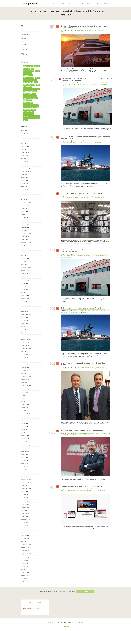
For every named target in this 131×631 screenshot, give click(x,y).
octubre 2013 (24, 516)
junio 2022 (23, 214)
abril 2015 (23, 466)
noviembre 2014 (25, 482)
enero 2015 (24, 476)
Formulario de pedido (26, 34)
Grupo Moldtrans (27, 86)
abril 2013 (23, 532)
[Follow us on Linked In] (68, 627)
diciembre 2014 (25, 479)
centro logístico (27, 73)
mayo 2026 (24, 140)
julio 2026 (23, 133)
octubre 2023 (24, 174)
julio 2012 (23, 560)
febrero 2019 (24, 333)
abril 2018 (23, 364)
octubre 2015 (24, 451)
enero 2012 (24, 578)
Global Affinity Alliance (85, 310)
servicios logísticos (28, 102)
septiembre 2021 (25, 242)
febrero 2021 (24, 261)
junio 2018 (23, 358)
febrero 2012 (24, 575)
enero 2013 (24, 541)
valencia (25, 120)
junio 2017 (23, 395)
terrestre (72, 31)
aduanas (25, 66)
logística (37, 89)
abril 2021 (23, 255)
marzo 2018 (24, 367)
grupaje (33, 84)
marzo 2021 (24, 258)
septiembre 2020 (25, 277)
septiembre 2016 (25, 420)
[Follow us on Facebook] (62, 627)
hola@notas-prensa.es (33, 608)
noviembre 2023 (25, 171)
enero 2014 (24, 510)
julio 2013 (23, 522)
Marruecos (71, 84)
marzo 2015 (24, 470)
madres (35, 91)
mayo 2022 (24, 218)
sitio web (104, 490)
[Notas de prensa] (29, 3)
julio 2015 (23, 457)
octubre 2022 (24, 208)
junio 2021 (23, 249)
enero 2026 (24, 149)
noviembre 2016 (25, 417)
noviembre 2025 (25, 152)
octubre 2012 (24, 550)
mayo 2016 (24, 429)
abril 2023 (23, 189)
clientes (79, 433)
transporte (26, 107)
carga (85, 82)
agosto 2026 (24, 130)
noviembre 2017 (25, 379)
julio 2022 (23, 211)
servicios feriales (27, 100)
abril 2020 (23, 292)
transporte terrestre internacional (28, 117)
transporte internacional (29, 109)
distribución (26, 80)
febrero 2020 (24, 298)
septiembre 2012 (25, 554)
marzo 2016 (24, 435)
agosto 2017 (24, 389)
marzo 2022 (24, 224)
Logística (69, 30)
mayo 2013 (24, 529)
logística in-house (27, 91)
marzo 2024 (24, 161)
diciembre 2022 (25, 202)
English (106, 3)
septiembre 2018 (25, 348)
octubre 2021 (24, 239)
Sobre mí (71, 3)
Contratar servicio (85, 591)
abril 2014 (23, 501)
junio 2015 (23, 460)
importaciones (26, 89)
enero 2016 (24, 442)
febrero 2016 (24, 438)
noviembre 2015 (25, 448)
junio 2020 (23, 286)
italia (62, 31)
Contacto (90, 3)
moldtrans (26, 96)
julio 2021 (23, 246)
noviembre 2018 (25, 342)
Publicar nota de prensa (27, 49)
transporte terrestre (28, 114)
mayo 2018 (24, 361)
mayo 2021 (24, 252)
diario (78, 30)
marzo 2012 (24, 572)
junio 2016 (23, 426)
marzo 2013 (24, 535)
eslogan (63, 142)
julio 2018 (23, 354)
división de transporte (92, 82)
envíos (82, 30)
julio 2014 (23, 491)
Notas (98, 3)
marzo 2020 (24, 295)
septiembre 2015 (25, 454)
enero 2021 (24, 264)
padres (24, 98)
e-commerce (33, 80)
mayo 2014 (24, 498)
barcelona (36, 66)
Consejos (80, 3)
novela (35, 96)
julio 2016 (23, 423)
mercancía (76, 84)
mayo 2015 (24, 463)
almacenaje (90, 196)
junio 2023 (23, 183)
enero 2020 (24, 302)
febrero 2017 (24, 407)
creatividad (106, 141)
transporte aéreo (34, 107)
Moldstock (32, 93)
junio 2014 (23, 494)
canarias (37, 70)
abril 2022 (23, 221)
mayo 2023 (24, 186)
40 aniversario (80, 254)
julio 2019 (23, 317)
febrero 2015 (24, 473)
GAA (78, 310)
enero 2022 (24, 230)
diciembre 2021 (25, 233)
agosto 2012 (24, 557)
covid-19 (37, 77)
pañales (29, 98)
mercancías (26, 93)
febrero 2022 (24, 227)
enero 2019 (24, 336)
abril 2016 (23, 432)
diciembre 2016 (25, 414)
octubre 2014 (24, 485)
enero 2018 (24, 373)
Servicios (62, 3)
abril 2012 (23, 569)
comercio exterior (105, 489)
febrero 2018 (24, 370)
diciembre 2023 (25, 168)
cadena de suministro (28, 70)
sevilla (87, 197)
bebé (29, 68)
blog (88, 489)
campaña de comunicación (86, 141)
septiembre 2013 (25, 519)
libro (32, 89)
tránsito (76, 31)
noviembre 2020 (25, 270)
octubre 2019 (24, 311)
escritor (31, 82)
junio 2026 (23, 137)
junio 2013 (23, 526)
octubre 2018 (24, 345)
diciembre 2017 (25, 376)
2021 (78, 141)
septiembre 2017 (25, 386)
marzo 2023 (24, 193)
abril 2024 (23, 158)
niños (31, 96)
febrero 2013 (24, 538)
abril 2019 (23, 326)
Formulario (32, 607)
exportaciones (26, 84)
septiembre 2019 (25, 314)
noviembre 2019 (25, 308)
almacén (31, 66)
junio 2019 (23, 320)
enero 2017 (24, 410)
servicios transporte (104, 433)
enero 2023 (24, 199)
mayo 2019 (24, 323)
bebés (32, 68)
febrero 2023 (24, 196)
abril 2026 (23, 143)
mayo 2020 (24, 289)
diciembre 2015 (25, 445)
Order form (24, 54)
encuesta (83, 433)
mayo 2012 (24, 566)
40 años (86, 254)
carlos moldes (96, 254)
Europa (104, 82)
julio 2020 (23, 283)
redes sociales (89, 490)
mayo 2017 (24, 398)
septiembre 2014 (25, 488)
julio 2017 (23, 392)
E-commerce (69, 196)
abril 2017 (23, 401)
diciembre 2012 (25, 544)
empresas (25, 82)
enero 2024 (24, 165)
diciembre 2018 (25, 339)
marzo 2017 (24, 404)
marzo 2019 (24, 330)
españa (35, 82)
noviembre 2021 (25, 236)
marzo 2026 (24, 146)
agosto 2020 (24, 280)
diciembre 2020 (25, 267)
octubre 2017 (24, 382)
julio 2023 (23, 180)
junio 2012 (23, 563)
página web (83, 490)
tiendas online (34, 105)
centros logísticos (28, 75)
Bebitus (25, 68)
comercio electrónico (28, 77)
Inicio (54, 3)
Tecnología (73, 489)
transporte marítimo (28, 111)
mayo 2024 (24, 155)
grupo (37, 84)
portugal (35, 98)
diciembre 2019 (25, 305)
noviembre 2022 (25, 205)
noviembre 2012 (25, 547)
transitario (63, 369)
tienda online (26, 105)
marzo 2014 (24, 504)
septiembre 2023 (25, 177)
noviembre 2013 (25, 513)
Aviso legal (80, 622)
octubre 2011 (24, 582)
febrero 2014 (24, 507)
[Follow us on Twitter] (65, 627)
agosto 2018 (24, 351)
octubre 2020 (24, 274)
